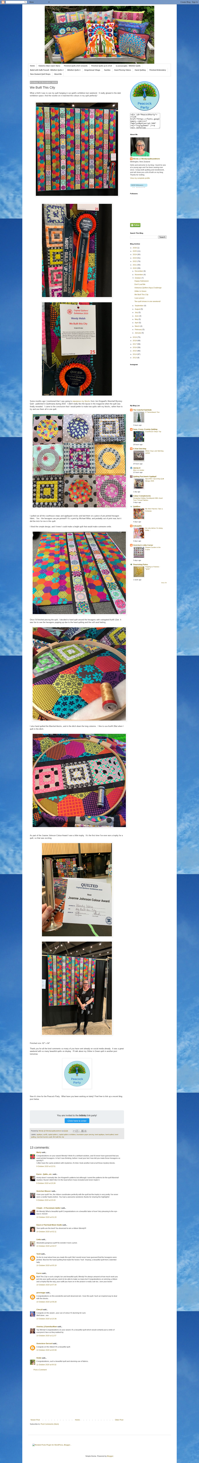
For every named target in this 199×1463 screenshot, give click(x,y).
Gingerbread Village (92, 70)
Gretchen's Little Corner (143, 545)
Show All (164, 582)
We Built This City (141, 295)
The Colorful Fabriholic (142, 410)
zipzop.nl (136, 468)
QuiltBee (136, 507)
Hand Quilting (140, 70)
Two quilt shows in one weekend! (147, 301)
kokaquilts (137, 526)
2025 (135, 251)
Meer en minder (138, 470)
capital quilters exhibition (67, 1134)
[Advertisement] (77, 1394)
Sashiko (107, 70)
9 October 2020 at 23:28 (46, 1183)
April (137, 323)
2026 (135, 248)
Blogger (110, 1456)
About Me (58, 74)
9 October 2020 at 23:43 (46, 1200)
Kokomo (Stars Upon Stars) (49, 66)
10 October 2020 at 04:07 (46, 1246)
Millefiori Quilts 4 (73, 70)
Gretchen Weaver (43, 1191)
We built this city (58, 1137)
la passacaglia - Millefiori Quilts (128, 66)
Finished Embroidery (157, 70)
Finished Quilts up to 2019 (101, 66)
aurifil (45, 1134)
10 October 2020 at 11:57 (46, 1336)
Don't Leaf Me (139, 284)
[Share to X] (79, 1131)
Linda (38, 1239)
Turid (38, 1254)
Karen (39, 1273)
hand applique (99, 1134)
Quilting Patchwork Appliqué (144, 477)
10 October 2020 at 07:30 (46, 1285)
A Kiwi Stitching (139, 449)
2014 (135, 354)
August (138, 309)
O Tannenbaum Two (152, 412)
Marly (38, 1152)
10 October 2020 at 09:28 (46, 1302)
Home (32, 66)
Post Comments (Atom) (50, 1424)
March (137, 326)
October (138, 278)
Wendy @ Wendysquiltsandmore (146, 159)
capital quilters (53, 1134)
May (137, 319)
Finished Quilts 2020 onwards (76, 66)
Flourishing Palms (140, 565)
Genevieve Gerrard (44, 1344)
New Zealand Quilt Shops (40, 74)
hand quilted (109, 1134)
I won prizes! (139, 298)
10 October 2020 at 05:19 (46, 1265)
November (139, 275)
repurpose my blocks (81, 401)
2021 (135, 265)
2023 (135, 258)
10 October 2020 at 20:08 (46, 1350)
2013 (135, 358)
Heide (38, 1358)
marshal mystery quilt (44, 1137)
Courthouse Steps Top (153, 431)
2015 (135, 351)
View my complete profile (140, 178)
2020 (135, 268)
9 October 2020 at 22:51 (46, 1166)
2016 (135, 347)
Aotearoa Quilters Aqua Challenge (148, 288)
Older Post (119, 1420)
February (138, 330)
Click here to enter (77, 1120)
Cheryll (39, 1310)
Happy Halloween (141, 281)
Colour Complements (142, 496)
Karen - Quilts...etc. (44, 1174)
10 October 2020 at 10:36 (46, 1319)
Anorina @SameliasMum (46, 1327)
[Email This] (74, 1131)
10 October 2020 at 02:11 (46, 1232)
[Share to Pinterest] (85, 1131)
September (139, 306)
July (136, 312)
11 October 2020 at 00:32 (46, 1365)
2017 (135, 344)
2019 (135, 337)
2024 (135, 254)
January (138, 333)
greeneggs (40, 1293)
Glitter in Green (140, 291)
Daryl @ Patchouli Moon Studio (49, 1225)
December (139, 271)
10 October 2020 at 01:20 (46, 1217)
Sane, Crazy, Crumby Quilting (145, 429)
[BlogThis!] (77, 1131)
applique (39, 1134)
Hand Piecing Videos (122, 70)
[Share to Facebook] (82, 1131)
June (137, 316)
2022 (135, 261)
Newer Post (35, 1420)
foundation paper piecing (85, 1134)
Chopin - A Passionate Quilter (48, 1208)
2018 (135, 341)
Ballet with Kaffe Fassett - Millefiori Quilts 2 (47, 70)
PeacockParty (145, 105)
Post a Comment (40, 1370)
